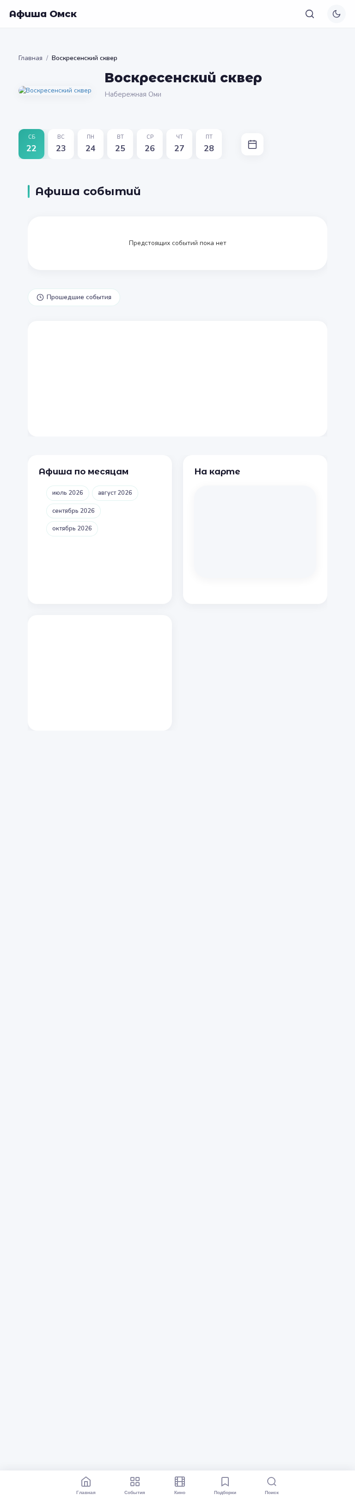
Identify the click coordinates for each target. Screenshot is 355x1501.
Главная (30, 58)
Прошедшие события (79, 297)
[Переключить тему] (336, 14)
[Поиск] (310, 14)
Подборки (225, 1492)
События (134, 1492)
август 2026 (115, 493)
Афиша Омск (43, 13)
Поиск (272, 1492)
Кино (179, 1492)
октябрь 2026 (72, 528)
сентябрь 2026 (73, 511)
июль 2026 (67, 493)
